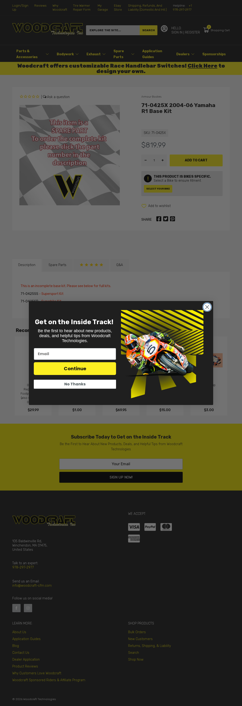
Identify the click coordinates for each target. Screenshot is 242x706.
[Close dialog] (207, 307)
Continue (75, 368)
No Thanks (75, 384)
